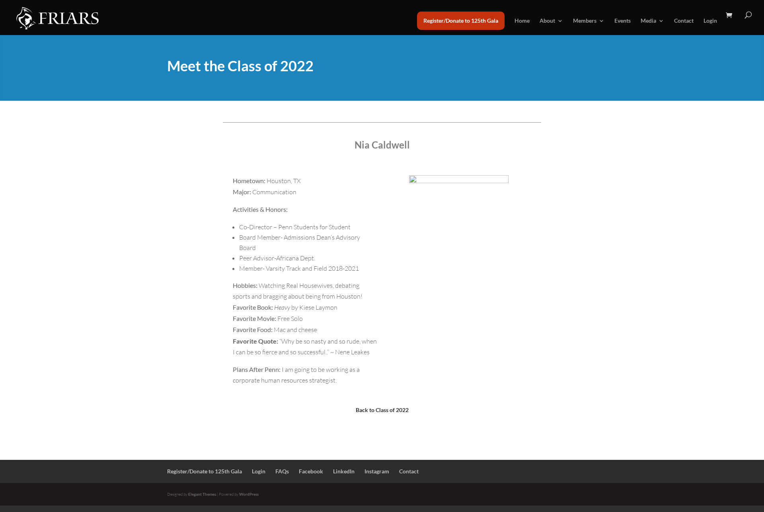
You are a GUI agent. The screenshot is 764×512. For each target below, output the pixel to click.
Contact (684, 21)
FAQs (282, 471)
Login (710, 21)
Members (584, 21)
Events (622, 21)
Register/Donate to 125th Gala (460, 20)
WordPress (249, 494)
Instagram (376, 471)
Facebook (311, 471)
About (547, 21)
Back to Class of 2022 (382, 409)
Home (522, 21)
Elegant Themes (202, 494)
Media (648, 21)
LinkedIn (344, 471)
